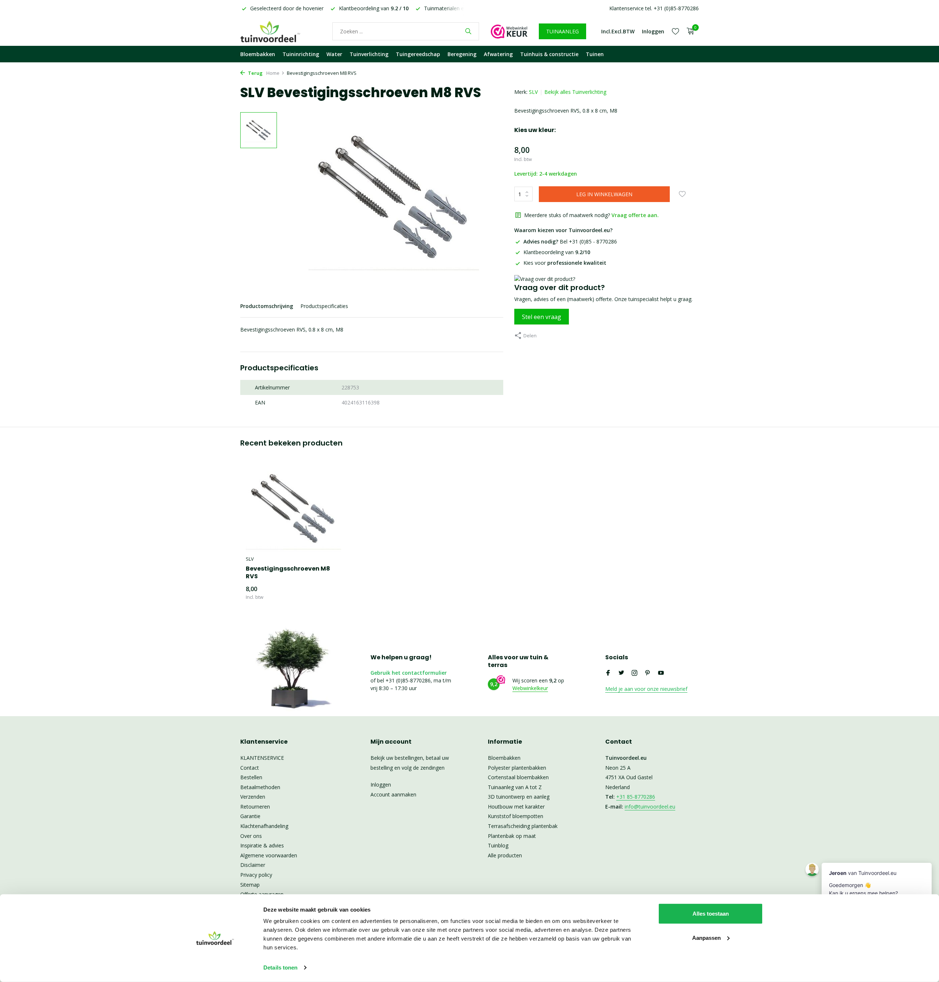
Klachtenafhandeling (264, 825)
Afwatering (498, 54)
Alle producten (505, 855)
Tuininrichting (300, 54)
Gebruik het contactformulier (408, 672)
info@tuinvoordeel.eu (650, 806)
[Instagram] (634, 673)
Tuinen (595, 54)
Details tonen (280, 967)
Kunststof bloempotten (515, 816)
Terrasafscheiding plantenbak (523, 825)
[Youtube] (661, 673)
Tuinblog (498, 845)
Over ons (251, 835)
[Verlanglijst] (675, 31)
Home (272, 73)
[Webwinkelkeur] (509, 31)
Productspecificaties (324, 306)
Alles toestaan (711, 913)
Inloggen (380, 784)
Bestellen (251, 777)
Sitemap (250, 884)
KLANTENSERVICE (262, 757)
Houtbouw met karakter (516, 806)
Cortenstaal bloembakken (518, 777)
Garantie (250, 816)
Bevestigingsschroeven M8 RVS (288, 572)
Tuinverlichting (369, 54)
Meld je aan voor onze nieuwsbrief (646, 688)
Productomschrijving (266, 306)
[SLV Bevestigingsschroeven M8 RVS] (293, 509)
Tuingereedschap (418, 54)
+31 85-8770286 (635, 796)
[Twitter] (621, 673)
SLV (533, 91)
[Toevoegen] (328, 593)
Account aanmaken (393, 794)
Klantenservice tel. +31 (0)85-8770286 (654, 8)
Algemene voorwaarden (268, 855)
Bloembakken (257, 54)
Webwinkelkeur (530, 688)
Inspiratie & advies (262, 845)
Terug (255, 73)
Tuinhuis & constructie (549, 54)
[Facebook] (608, 673)
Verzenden (252, 796)
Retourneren (255, 806)
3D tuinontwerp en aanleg (518, 796)
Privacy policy (256, 874)
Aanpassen (706, 937)
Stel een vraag (541, 317)
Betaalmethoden (260, 787)
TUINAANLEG (562, 31)
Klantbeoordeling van (556, 252)
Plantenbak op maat (512, 835)
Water (334, 54)
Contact (249, 767)
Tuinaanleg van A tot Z (515, 787)
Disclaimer (252, 864)
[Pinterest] (648, 673)
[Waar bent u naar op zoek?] (468, 31)
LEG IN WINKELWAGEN (604, 194)
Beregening (461, 54)
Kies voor (564, 262)
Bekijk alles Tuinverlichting (575, 91)
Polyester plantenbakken (517, 767)
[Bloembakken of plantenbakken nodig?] (280, 31)
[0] (688, 31)
